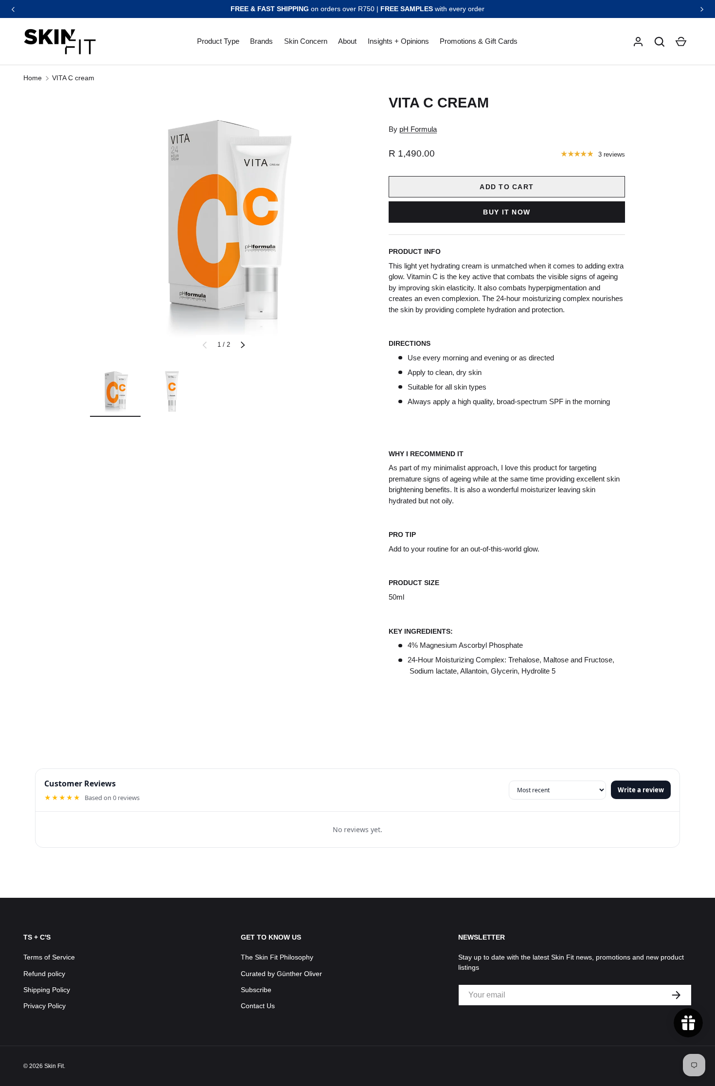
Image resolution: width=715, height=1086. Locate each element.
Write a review (641, 789)
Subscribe (256, 990)
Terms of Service (49, 957)
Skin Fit (54, 1066)
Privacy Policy (44, 1006)
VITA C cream (73, 78)
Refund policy (44, 974)
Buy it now (506, 212)
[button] (659, 42)
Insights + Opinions (398, 41)
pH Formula (418, 129)
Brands (261, 41)
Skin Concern (305, 41)
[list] (224, 226)
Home (32, 78)
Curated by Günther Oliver (281, 974)
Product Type (218, 41)
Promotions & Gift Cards (479, 41)
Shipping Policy (46, 990)
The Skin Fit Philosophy (277, 957)
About (347, 41)
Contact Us (258, 1006)
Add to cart (507, 187)
